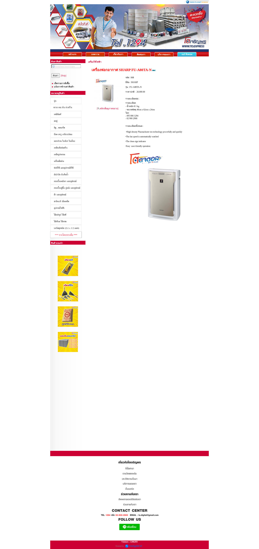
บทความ (95, 54)
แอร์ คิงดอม (187, 54)
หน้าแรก (72, 54)
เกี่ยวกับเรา (118, 54)
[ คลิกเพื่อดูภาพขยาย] (107, 108)
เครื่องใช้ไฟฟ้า (94, 62)
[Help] (63, 75)
